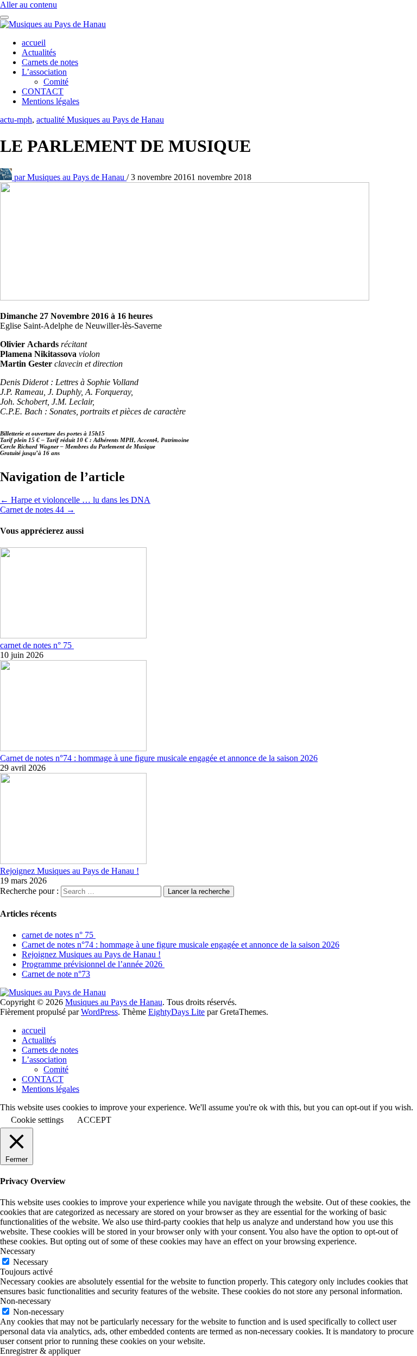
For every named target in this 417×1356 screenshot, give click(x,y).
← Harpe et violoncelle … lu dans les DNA (75, 499)
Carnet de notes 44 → (37, 509)
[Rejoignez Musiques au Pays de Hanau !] (73, 861)
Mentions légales (50, 101)
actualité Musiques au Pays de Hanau (100, 119)
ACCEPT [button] (94, 1119)
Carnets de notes (50, 62)
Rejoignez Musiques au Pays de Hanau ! (69, 870)
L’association (44, 71)
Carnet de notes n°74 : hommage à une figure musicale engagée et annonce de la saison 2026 (159, 758)
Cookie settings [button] (37, 1119)
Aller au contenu (28, 4)
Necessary (30, 1262)
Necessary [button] (17, 1251)
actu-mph (16, 119)
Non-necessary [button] (25, 1301)
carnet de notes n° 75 (37, 645)
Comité (55, 81)
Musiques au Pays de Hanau (70, 177)
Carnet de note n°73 (56, 973)
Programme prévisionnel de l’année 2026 (93, 964)
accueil (34, 42)
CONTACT (43, 91)
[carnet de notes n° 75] (73, 635)
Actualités (39, 52)
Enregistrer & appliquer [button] (40, 1350)
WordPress (99, 1011)
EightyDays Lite (176, 1011)
